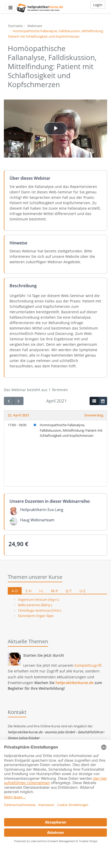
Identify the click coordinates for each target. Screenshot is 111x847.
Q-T (69, 590)
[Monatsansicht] (102, 401)
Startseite (15, 25)
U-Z (82, 590)
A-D (15, 590)
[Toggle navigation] (10, 7)
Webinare (34, 25)
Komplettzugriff (87, 665)
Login (97, 4)
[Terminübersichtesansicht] (94, 401)
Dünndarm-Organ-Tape (35, 615)
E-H (28, 590)
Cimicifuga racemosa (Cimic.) (39, 610)
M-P (54, 590)
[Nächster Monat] (18, 401)
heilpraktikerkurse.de (74, 682)
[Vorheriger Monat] (9, 401)
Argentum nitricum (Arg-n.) (38, 599)
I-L (41, 590)
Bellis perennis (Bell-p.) (35, 605)
